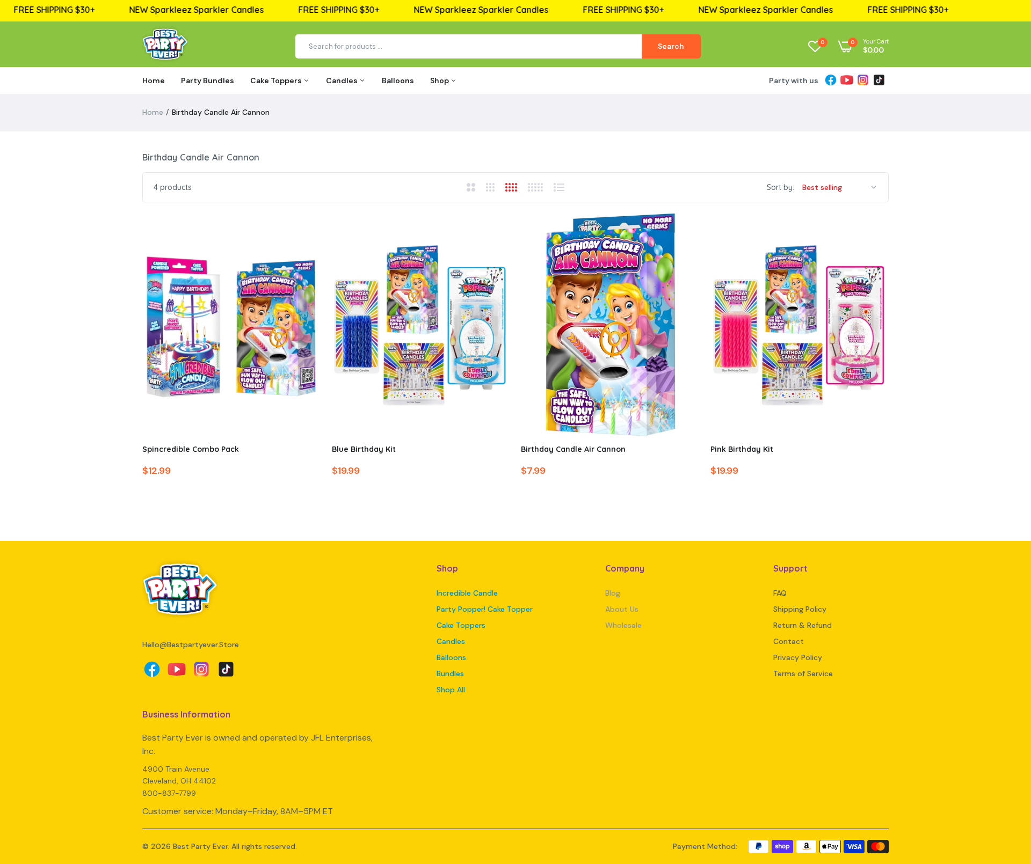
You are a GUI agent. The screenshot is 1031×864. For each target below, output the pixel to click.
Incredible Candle (467, 593)
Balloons (398, 80)
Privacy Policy (797, 657)
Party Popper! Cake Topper (485, 609)
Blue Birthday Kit (364, 449)
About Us (621, 609)
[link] (303, 230)
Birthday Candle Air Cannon (573, 449)
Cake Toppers (276, 80)
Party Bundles (207, 80)
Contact (788, 641)
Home (153, 80)
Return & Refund (802, 625)
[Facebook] (831, 80)
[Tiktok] (879, 80)
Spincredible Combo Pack (190, 449)
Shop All (451, 689)
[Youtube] (847, 80)
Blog (612, 593)
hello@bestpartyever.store (190, 644)
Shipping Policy (799, 609)
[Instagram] (863, 80)
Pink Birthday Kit (741, 449)
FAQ (780, 593)
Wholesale (623, 625)
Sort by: (780, 187)
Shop (440, 80)
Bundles (450, 673)
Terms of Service (803, 673)
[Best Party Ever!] (165, 46)
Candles (342, 80)
